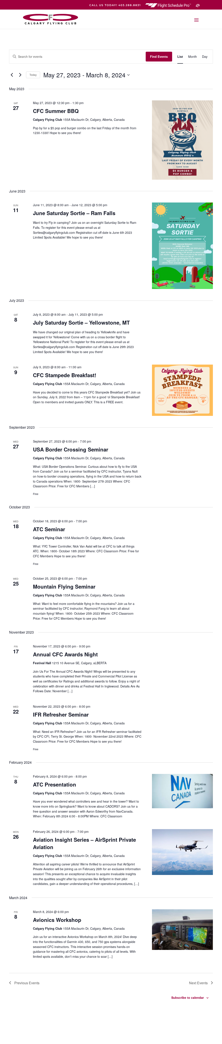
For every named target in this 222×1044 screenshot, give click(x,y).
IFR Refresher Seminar (61, 714)
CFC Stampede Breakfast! (64, 375)
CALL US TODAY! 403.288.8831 (115, 5)
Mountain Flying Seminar (64, 586)
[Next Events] (20, 75)
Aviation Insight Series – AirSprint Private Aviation (84, 843)
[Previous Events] (11, 75)
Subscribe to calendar (187, 997)
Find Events (159, 56)
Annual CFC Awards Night (65, 654)
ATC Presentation (54, 784)
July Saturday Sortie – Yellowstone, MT (81, 322)
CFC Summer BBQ (56, 111)
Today (33, 74)
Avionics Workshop (57, 919)
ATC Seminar (49, 529)
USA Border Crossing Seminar (70, 449)
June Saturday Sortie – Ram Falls (74, 213)
